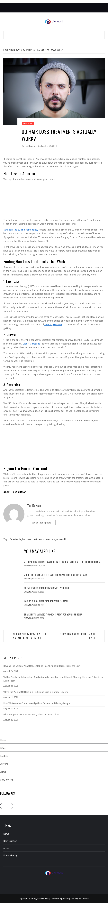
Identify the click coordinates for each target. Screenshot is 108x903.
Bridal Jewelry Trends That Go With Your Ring (46, 588)
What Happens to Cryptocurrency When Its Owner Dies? (31, 714)
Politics (4, 755)
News (6, 833)
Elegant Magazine (67, 898)
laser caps (50, 539)
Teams (28, 565)
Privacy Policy (10, 855)
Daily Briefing (7, 779)
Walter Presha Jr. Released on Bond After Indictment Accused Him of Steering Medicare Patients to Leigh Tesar (53, 679)
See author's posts (41, 522)
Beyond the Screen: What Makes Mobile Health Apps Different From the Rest (41, 665)
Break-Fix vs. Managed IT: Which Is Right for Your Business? (53, 614)
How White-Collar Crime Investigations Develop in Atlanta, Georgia (36, 703)
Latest (3, 748)
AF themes (84, 898)
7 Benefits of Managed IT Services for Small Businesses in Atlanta (55, 575)
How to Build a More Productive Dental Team (46, 601)
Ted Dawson (30, 146)
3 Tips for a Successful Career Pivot (77, 636)
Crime (3, 771)
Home (3, 740)
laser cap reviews (53, 324)
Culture (4, 763)
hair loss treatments (33, 539)
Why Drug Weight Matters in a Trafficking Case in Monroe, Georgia (35, 691)
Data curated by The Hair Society (20, 229)
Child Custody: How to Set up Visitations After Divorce (30, 636)
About (6, 848)
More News (27, 123)
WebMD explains (31, 343)
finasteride (15, 539)
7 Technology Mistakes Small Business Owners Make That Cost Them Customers (62, 562)
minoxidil (61, 539)
